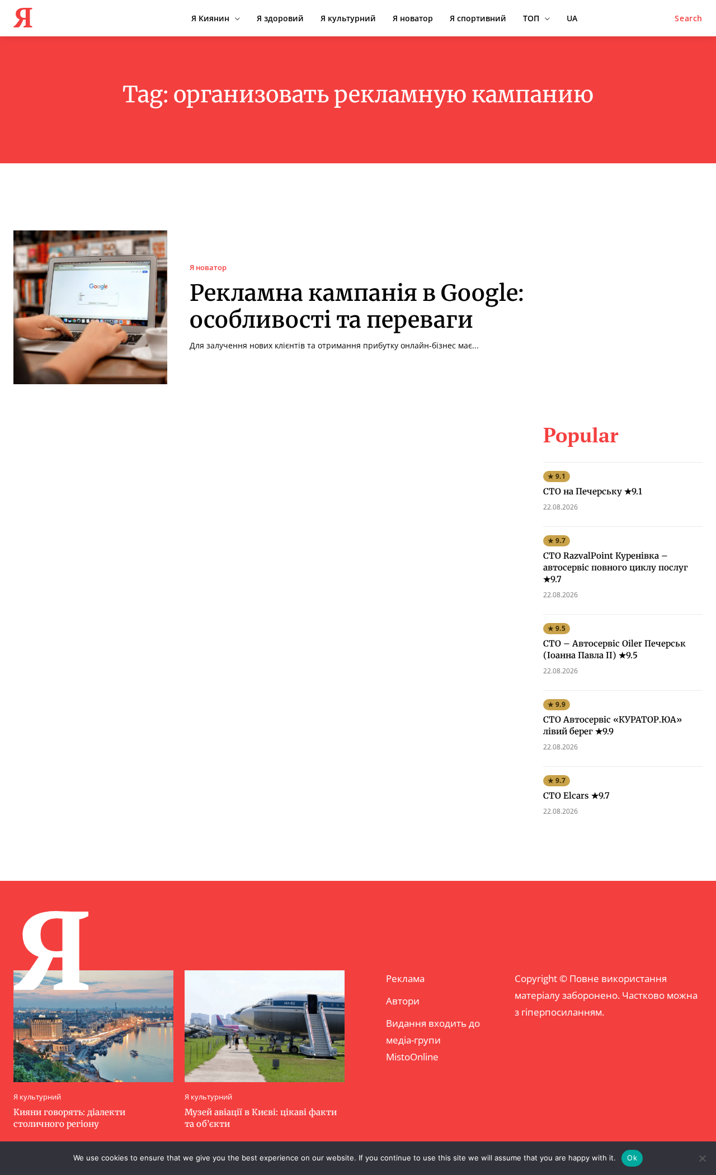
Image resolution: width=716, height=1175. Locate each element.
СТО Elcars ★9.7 (576, 795)
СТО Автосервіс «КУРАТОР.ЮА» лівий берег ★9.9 (612, 725)
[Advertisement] (627, 300)
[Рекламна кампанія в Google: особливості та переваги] (90, 307)
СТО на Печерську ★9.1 (592, 491)
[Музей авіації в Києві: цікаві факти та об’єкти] (265, 1026)
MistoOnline (412, 1056)
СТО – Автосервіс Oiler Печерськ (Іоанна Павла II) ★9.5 (614, 649)
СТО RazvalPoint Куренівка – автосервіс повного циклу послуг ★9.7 (615, 567)
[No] (702, 1158)
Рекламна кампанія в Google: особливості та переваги (357, 306)
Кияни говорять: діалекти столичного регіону (69, 1118)
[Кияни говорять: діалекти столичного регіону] (93, 1026)
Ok (632, 1157)
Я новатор (208, 267)
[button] (689, 18)
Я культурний (37, 1097)
